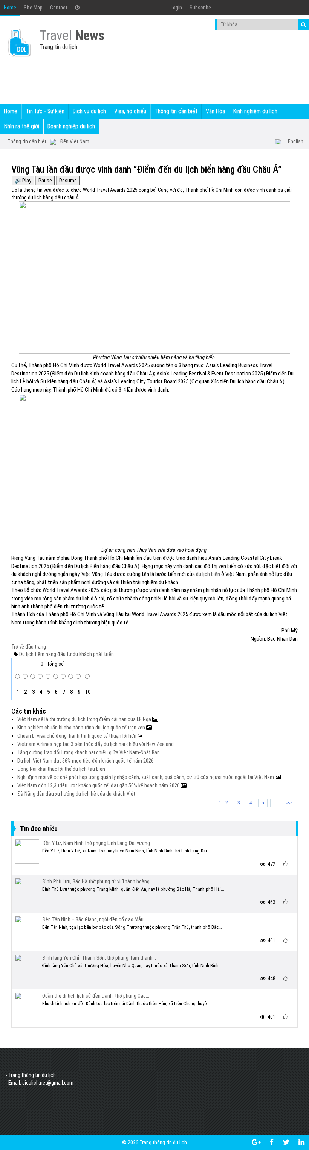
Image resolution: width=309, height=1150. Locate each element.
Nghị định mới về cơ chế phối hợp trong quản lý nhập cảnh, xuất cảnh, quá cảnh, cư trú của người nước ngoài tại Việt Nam (146, 777)
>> (289, 802)
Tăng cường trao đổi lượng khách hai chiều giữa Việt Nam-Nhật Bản (88, 752)
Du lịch (26, 654)
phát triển (103, 654)
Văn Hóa (215, 111)
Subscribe (200, 8)
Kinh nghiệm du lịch (255, 111)
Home (10, 8)
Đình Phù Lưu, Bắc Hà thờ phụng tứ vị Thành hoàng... (97, 881)
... (275, 802)
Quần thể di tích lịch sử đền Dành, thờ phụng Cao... (95, 996)
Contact (58, 8)
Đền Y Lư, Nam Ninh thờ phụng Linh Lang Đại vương (96, 843)
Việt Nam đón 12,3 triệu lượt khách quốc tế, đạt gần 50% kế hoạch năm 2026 (99, 785)
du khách (82, 654)
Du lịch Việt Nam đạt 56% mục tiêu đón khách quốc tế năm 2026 (85, 761)
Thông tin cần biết (175, 111)
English (295, 141)
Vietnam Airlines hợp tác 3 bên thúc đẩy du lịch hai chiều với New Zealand (95, 744)
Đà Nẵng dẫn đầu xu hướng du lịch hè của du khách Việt (76, 794)
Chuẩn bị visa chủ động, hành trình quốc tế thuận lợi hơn (77, 736)
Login (176, 8)
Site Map (33, 8)
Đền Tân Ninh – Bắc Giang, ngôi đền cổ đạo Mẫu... (94, 919)
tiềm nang (45, 654)
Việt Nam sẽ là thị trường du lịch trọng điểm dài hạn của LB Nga (84, 719)
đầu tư (64, 654)
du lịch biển (208, 574)
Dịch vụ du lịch (89, 111)
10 (87, 692)
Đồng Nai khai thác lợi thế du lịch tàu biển (61, 769)
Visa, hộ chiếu (130, 111)
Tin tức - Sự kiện (45, 111)
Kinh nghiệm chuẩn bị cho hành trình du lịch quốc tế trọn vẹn (81, 728)
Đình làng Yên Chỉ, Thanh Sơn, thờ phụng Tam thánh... (99, 958)
